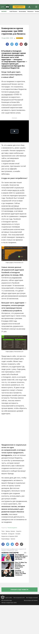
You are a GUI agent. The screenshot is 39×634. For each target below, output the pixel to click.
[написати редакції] (21, 44)
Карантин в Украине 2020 (9, 536)
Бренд (8, 531)
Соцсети (18, 531)
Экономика (22, 11)
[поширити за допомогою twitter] (12, 44)
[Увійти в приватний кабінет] (29, 7)
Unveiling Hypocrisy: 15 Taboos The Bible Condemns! (20, 573)
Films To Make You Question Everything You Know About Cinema (21, 565)
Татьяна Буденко (12, 527)
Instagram (11, 534)
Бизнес (4, 11)
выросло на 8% (18, 190)
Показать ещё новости (19, 589)
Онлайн (17, 534)
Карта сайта (8, 597)
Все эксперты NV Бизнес (31, 600)
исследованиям (15, 277)
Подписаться (19, 7)
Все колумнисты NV (19, 597)
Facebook (4, 534)
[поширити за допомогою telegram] (16, 44)
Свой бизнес (13, 11)
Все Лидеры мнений (32, 597)
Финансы (30, 11)
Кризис (13, 539)
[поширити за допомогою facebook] (7, 44)
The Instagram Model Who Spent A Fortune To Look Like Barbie (21, 557)
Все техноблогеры (6, 600)
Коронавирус (5, 539)
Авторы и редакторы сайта (9, 602)
